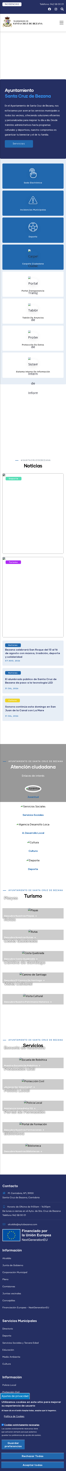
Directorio (7, 1329)
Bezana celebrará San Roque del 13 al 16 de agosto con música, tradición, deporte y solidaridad (32, 653)
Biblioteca (14, 1133)
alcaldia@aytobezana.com (22, 1224)
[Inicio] (22, 22)
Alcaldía (6, 1258)
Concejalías (8, 1301)
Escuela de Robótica (24, 1047)
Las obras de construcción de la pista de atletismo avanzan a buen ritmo (33, 545)
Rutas (10, 919)
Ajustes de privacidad (15, 1396)
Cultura (12, 700)
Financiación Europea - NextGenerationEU (25, 1308)
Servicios (19, 144)
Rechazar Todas (32, 1455)
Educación (8, 1350)
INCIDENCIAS (12, 4)
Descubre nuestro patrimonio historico (26, 1001)
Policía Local (9, 1385)
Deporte (13, 478)
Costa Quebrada (20, 940)
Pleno (5, 1279)
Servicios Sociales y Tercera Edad (20, 1343)
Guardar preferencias (13, 1444)
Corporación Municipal (14, 1272)
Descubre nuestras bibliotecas (21, 1151)
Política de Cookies (14, 1416)
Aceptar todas (32, 1464)
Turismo (13, 562)
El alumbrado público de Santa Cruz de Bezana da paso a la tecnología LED (31, 680)
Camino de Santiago (24, 962)
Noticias (13, 645)
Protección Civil (19, 1068)
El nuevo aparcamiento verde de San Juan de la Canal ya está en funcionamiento (30, 629)
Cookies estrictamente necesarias (21, 1425)
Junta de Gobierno (12, 1265)
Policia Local (17, 1090)
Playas (11, 897)
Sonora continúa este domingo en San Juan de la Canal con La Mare (30, 708)
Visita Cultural (18, 983)
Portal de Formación (24, 1111)
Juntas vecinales (11, 1294)
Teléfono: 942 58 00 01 (52, 4)
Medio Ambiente (11, 1357)
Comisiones (8, 1287)
